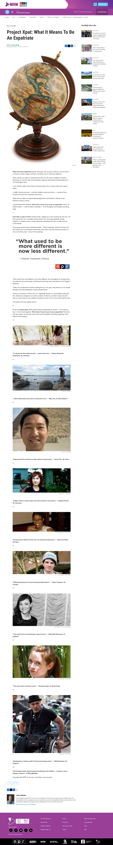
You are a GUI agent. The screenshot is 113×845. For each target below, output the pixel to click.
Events (64, 818)
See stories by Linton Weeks (26, 804)
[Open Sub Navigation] (10, 17)
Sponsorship (77, 17)
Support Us (67, 17)
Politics (95, 114)
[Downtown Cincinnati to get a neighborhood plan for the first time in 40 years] (86, 33)
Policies (64, 829)
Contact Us (65, 822)
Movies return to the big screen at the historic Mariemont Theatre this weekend (99, 104)
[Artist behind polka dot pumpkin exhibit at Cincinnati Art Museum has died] (86, 133)
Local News (96, 30)
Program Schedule (45, 826)
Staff (85, 829)
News (7, 17)
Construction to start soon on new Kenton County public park (99, 76)
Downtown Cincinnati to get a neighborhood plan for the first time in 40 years (99, 36)
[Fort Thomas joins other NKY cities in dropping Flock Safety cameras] (86, 60)
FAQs (85, 826)
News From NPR (11, 26)
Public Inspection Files (90, 818)
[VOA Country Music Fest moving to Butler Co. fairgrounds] (86, 48)
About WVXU (44, 822)
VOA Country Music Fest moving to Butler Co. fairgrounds (99, 49)
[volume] (12, 12)
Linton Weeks (16, 45)
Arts (94, 130)
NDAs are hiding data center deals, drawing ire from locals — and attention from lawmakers (99, 163)
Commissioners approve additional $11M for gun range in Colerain (99, 90)
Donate (103, 4)
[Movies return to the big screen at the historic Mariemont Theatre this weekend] (86, 102)
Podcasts (32, 17)
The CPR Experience (46, 818)
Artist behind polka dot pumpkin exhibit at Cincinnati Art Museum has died (99, 135)
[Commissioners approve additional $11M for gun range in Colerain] (86, 87)
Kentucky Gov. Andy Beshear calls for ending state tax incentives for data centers (99, 120)
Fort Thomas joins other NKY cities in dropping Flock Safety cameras (99, 63)
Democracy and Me (67, 826)
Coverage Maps (88, 822)
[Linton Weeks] (10, 799)
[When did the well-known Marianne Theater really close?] (86, 147)
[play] (7, 12)
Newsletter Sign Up (45, 829)
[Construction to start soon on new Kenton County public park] (86, 75)
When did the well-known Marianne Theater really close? (99, 149)
